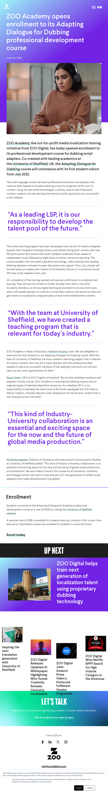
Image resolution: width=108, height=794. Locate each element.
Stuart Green (14, 377)
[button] (5, 6)
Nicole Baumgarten (17, 460)
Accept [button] (78, 788)
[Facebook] (42, 742)
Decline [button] (90, 788)
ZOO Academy (18, 143)
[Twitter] (58, 742)
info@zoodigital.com (54, 766)
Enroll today (16, 534)
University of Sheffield (30, 164)
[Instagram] (66, 742)
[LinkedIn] (50, 742)
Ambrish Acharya (58, 351)
